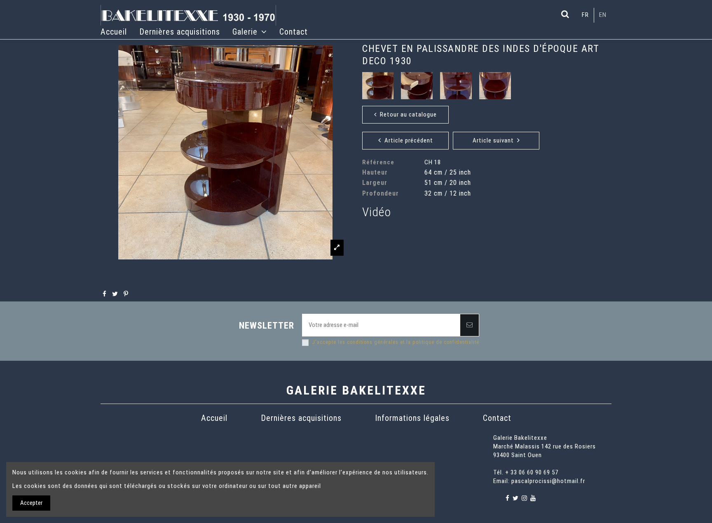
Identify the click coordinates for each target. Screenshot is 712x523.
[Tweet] (115, 294)
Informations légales (412, 418)
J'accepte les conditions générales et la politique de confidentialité (395, 342)
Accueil (214, 418)
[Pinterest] (126, 294)
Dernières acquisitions (301, 418)
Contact (497, 418)
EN (603, 15)
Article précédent (407, 140)
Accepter (31, 503)
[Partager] (105, 294)
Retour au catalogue (407, 114)
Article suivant (495, 140)
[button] (249, 31)
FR (585, 15)
